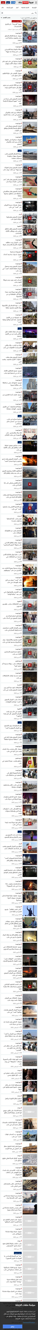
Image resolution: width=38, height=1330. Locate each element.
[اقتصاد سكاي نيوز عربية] (13, 2)
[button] (2, 13)
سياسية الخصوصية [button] (29, 1322)
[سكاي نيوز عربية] (26, 2)
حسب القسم (6, 17)
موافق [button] (12, 1326)
